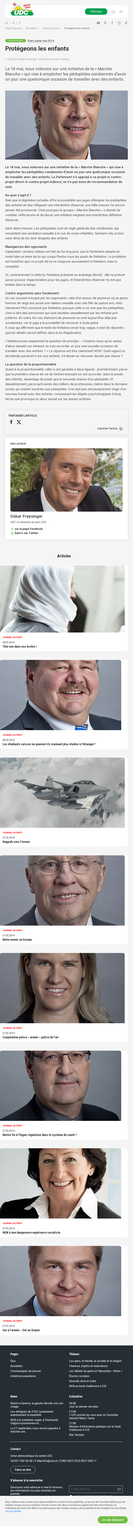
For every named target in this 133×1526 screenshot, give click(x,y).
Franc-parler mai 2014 (41, 40)
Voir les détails (13, 1511)
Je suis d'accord (112, 1519)
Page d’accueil (13, 28)
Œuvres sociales (79, 1376)
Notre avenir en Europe (17, 939)
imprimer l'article (107, 428)
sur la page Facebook (29, 529)
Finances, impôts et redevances (88, 1366)
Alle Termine (76, 1435)
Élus (13, 1361)
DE (6, 23)
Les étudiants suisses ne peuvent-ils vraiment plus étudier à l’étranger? (49, 744)
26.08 (72, 1403)
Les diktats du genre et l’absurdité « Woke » (95, 1371)
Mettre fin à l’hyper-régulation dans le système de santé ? (40, 1135)
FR (13, 23)
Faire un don (23, 1469)
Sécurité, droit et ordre (82, 1381)
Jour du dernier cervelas (83, 1406)
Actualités (31, 28)
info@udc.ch (50, 1461)
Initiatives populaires (23, 1376)
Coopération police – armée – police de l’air (31, 1037)
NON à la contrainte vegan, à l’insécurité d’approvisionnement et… (34, 1421)
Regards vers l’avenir (16, 842)
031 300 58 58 (23, 1461)
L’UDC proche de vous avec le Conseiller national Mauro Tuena (93, 1416)
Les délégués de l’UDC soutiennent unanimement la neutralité (31, 1413)
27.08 (72, 1411)
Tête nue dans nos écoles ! (20, 646)
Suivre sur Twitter (26, 533)
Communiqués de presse (25, 1371)
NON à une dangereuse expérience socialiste (31, 1232)
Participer (96, 11)
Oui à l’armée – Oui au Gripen (21, 1330)
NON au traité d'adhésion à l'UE (87, 1386)
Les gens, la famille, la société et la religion (95, 1361)
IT (20, 23)
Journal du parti (51, 28)
